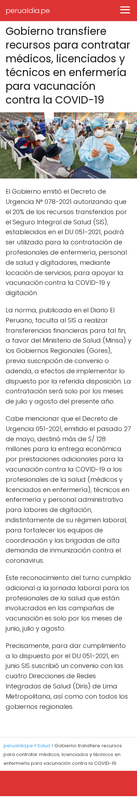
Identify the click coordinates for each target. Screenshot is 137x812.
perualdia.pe (28, 10)
